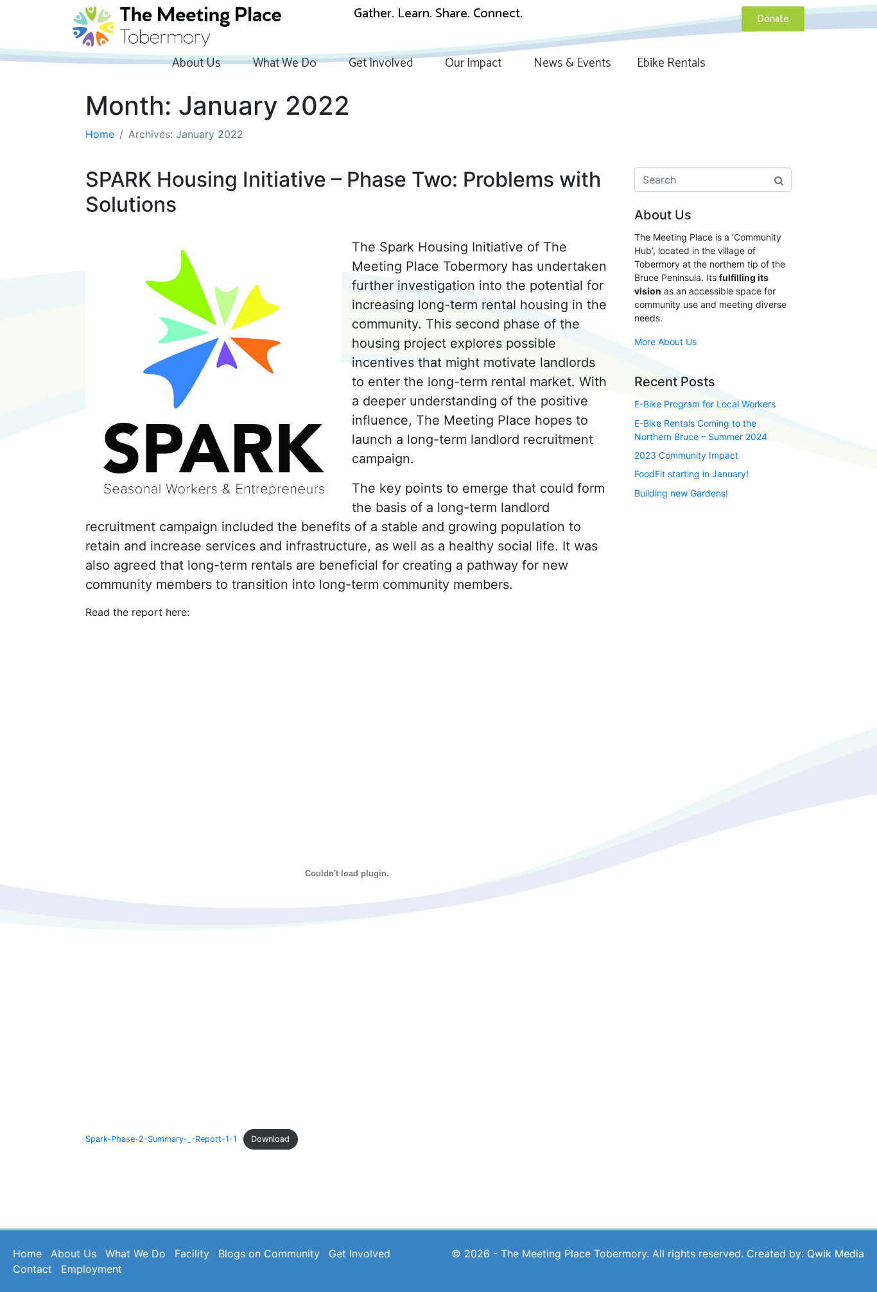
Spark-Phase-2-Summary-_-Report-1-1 (161, 1139)
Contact (32, 1268)
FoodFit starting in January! (691, 473)
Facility (192, 1253)
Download (270, 1139)
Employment (91, 1268)
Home (27, 1253)
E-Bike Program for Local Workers (705, 403)
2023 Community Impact (686, 455)
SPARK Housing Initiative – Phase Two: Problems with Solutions (343, 191)
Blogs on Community (269, 1253)
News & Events (572, 63)
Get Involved (381, 63)
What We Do (285, 63)
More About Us (665, 341)
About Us (196, 63)
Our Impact (473, 63)
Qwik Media (835, 1253)
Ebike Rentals (671, 63)
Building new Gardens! (681, 493)
